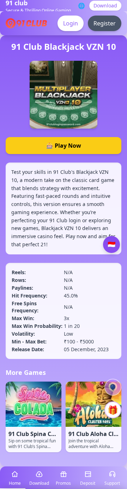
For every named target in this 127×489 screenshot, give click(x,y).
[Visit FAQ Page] (112, 387)
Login (70, 23)
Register (104, 23)
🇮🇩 (111, 244)
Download (105, 5)
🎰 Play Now (63, 145)
